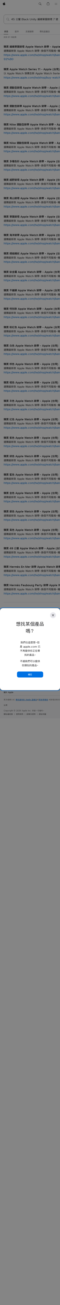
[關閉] (53, 615)
